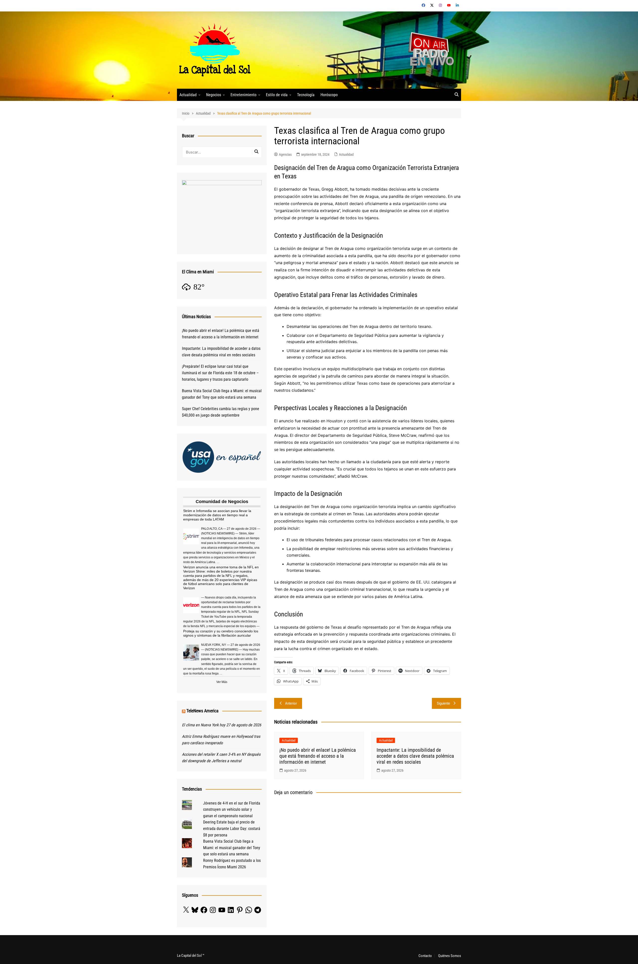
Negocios (213, 94)
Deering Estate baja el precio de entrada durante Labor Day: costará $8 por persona (231, 828)
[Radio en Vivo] (429, 49)
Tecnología (306, 94)
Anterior (291, 703)
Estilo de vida (277, 94)
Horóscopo (329, 94)
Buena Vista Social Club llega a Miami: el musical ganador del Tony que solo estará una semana (222, 394)
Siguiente (443, 703)
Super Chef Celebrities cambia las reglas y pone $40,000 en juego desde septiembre (220, 412)
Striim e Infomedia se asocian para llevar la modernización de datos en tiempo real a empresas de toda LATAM (217, 515)
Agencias (285, 154)
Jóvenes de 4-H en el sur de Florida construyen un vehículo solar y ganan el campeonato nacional (231, 809)
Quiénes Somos (449, 956)
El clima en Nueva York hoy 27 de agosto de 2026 (221, 725)
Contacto (425, 956)
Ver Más (221, 682)
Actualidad (188, 94)
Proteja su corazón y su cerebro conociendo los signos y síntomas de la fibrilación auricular (220, 633)
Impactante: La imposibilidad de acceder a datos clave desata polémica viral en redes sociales (415, 756)
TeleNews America (202, 710)
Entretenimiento (243, 94)
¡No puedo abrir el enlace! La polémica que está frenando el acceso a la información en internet (317, 756)
